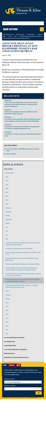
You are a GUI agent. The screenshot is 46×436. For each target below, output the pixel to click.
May (6, 235)
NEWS (18, 365)
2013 (6, 322)
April (15, 36)
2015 (6, 314)
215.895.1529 (20, 397)
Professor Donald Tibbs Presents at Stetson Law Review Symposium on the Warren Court (21, 286)
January (7, 299)
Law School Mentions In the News (14, 337)
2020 (6, 200)
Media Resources (9, 353)
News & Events (20, 34)
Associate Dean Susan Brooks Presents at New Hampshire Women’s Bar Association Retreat (22, 280)
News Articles (31, 34)
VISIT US (11, 365)
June (6, 231)
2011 (6, 330)
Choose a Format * (10, 385)
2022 (6, 192)
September (8, 219)
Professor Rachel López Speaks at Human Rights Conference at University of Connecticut (23, 274)
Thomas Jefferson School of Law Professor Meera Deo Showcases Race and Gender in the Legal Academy (21, 269)
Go (39, 393)
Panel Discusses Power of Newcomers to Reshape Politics (22, 264)
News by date (9, 173)
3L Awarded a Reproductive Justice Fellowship (19, 248)
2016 (6, 310)
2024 (6, 184)
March (7, 291)
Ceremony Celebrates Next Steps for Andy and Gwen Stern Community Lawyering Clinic (22, 244)
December (8, 208)
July (6, 227)
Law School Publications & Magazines (15, 349)
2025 (6, 181)
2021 (6, 196)
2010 (6, 333)
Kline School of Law (8, 34)
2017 (6, 306)
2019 (10, 36)
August (7, 223)
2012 (6, 326)
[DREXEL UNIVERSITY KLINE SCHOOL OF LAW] (23, 19)
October (7, 215)
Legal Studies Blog (10, 345)
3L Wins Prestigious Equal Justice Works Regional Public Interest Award (22, 259)
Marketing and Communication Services (16, 357)
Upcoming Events (9, 341)
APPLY (5, 365)
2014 (6, 318)
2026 (6, 177)
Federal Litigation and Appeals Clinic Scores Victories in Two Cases (23, 253)
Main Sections (10, 29)
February (8, 295)
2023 (6, 188)
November (8, 212)
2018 (6, 302)
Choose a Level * (9, 379)
